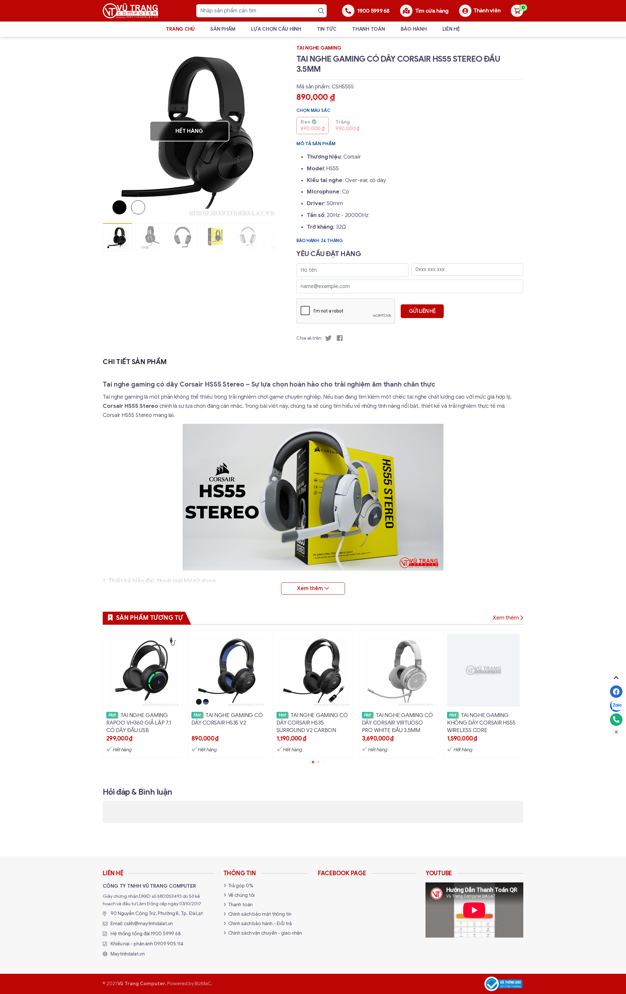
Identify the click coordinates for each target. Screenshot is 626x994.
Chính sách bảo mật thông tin (259, 914)
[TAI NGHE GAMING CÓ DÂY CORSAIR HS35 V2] (227, 694)
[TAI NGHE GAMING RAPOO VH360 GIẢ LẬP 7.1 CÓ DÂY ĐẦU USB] (142, 694)
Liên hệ (451, 29)
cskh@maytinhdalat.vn (148, 923)
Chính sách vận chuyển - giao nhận (265, 933)
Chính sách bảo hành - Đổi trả (260, 923)
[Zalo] (616, 705)
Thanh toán (368, 29)
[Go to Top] (616, 677)
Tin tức (326, 29)
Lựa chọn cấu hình (276, 29)
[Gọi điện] (616, 719)
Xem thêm (506, 617)
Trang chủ (180, 29)
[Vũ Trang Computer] (130, 11)
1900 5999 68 (166, 934)
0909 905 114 (169, 944)
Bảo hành (414, 29)
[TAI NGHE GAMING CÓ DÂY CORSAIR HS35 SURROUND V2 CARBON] (312, 694)
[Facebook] (616, 691)
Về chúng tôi (241, 895)
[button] (266, 131)
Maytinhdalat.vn (128, 954)
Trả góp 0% (240, 886)
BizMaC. (203, 983)
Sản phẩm (222, 29)
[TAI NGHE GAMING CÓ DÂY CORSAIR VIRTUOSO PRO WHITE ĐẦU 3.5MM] (398, 694)
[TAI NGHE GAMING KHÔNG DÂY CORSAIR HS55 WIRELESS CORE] (483, 694)
